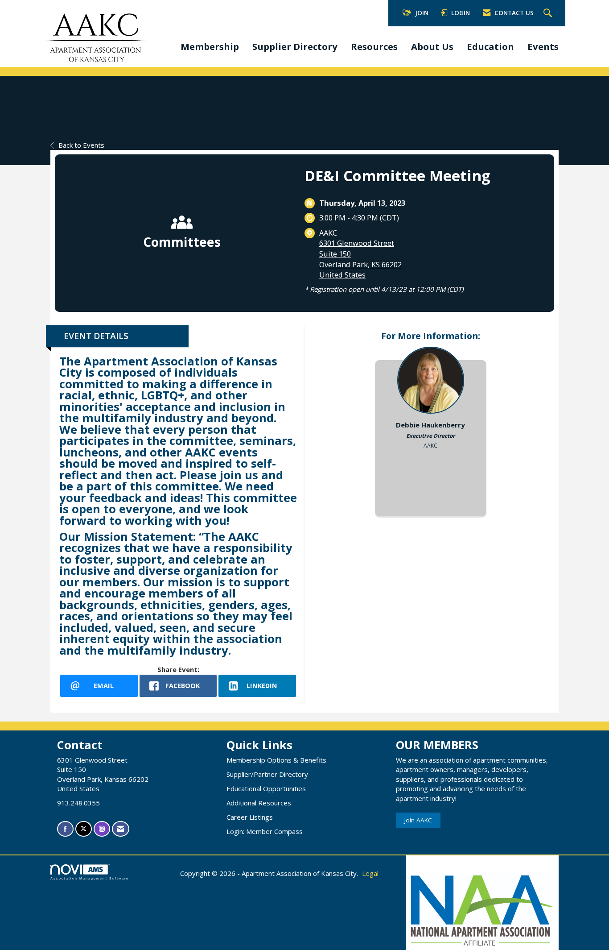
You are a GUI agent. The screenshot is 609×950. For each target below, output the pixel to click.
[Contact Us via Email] (120, 829)
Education (490, 46)
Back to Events (81, 145)
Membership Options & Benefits (276, 759)
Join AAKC (418, 820)
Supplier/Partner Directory (267, 774)
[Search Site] (548, 13)
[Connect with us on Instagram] (102, 829)
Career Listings (249, 817)
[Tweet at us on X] (83, 829)
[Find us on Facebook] (65, 829)
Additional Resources (258, 802)
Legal (370, 873)
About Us (432, 46)
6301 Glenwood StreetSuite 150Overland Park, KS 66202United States (360, 259)
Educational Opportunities (266, 788)
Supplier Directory (294, 46)
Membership (210, 46)
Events (543, 46)
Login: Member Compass (264, 831)
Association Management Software (89, 878)
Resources (374, 46)
